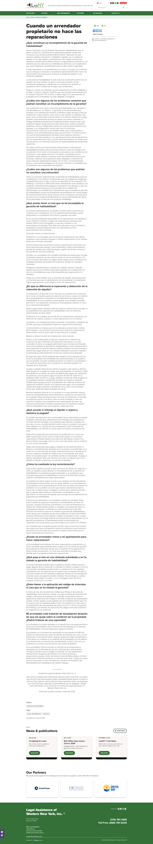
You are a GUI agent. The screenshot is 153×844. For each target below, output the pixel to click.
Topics (32, 17)
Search (124, 7)
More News (121, 731)
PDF (105, 26)
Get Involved (97, 13)
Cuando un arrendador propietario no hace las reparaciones (104, 39)
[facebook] (113, 3)
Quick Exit (122, 3)
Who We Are (30, 13)
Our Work (80, 13)
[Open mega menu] (48, 13)
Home (28, 17)
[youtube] (115, 3)
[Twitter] (97, 30)
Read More (35, 753)
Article (46, 714)
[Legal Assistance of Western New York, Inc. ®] (36, 6)
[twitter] (111, 3)
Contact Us (115, 13)
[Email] (100, 30)
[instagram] (117, 3)
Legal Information (63, 13)
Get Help (44, 13)
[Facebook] (94, 30)
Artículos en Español (41, 17)
